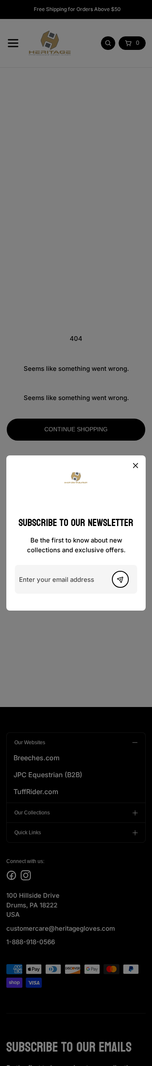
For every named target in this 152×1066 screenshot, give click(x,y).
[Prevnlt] (120, 579)
